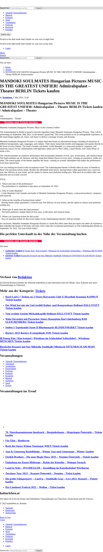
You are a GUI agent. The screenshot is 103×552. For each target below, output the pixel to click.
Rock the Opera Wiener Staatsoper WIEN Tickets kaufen (36, 446)
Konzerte (9, 27)
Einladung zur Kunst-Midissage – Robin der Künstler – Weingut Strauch (45, 462)
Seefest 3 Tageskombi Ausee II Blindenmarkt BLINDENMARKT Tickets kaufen (49, 327)
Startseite (9, 508)
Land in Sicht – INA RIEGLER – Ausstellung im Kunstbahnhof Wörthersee (47, 467)
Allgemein (9, 364)
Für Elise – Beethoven (17, 440)
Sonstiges (9, 381)
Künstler (9, 30)
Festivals (9, 25)
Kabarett (9, 17)
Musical (8, 15)
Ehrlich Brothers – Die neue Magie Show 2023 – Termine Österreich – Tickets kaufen (52, 457)
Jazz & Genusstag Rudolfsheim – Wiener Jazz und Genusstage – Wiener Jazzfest (49, 451)
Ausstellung (10, 22)
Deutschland (10, 368)
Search (39, 8)
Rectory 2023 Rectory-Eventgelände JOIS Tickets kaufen (36, 333)
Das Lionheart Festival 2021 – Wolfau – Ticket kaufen (35, 487)
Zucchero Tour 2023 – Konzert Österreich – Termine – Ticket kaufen (43, 473)
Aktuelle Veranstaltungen (16, 13)
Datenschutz (10, 513)
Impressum (10, 510)
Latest (7, 48)
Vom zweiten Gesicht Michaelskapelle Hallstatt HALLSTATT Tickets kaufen (47, 313)
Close (2, 520)
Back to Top (5, 517)
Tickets (40, 291)
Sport (7, 20)
